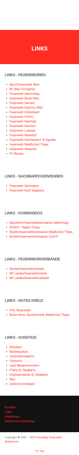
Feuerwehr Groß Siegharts (26, 190)
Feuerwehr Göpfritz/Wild (26, 107)
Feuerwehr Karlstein (22, 121)
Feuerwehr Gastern (22, 103)
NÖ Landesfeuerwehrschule (28, 273)
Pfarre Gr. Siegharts (22, 370)
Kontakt (10, 407)
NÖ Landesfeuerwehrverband (29, 278)
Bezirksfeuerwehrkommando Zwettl (33, 236)
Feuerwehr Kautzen (22, 126)
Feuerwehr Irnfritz (21, 117)
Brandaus (15, 347)
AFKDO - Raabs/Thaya (24, 227)
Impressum (12, 416)
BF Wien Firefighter (22, 89)
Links (8, 412)
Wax (12, 379)
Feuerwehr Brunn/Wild (24, 98)
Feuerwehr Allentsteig (24, 94)
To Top (39, 451)
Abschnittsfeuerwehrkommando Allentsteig (38, 223)
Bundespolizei (18, 351)
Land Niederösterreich (24, 365)
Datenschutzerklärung (20, 421)
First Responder (20, 310)
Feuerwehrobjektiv (21, 356)
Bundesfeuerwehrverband (26, 269)
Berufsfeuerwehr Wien (24, 84)
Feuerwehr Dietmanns (24, 186)
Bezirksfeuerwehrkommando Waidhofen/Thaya (40, 232)
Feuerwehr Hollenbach (24, 112)
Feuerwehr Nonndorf (23, 135)
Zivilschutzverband (22, 384)
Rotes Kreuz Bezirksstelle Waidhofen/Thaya (39, 315)
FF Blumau (16, 153)
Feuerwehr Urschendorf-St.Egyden (32, 140)
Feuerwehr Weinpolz (23, 149)
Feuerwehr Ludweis (22, 130)
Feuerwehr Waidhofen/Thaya (28, 144)
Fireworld (15, 361)
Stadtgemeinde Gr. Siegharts (28, 375)
